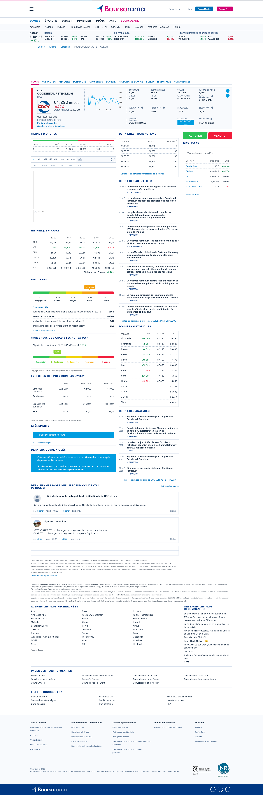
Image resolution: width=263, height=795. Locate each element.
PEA (169, 703)
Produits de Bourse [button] (80, 27)
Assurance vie (106, 696)
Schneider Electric (39, 625)
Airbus (136, 625)
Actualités (49, 81)
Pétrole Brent (191, 166)
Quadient (86, 629)
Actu (112, 20)
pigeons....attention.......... (58, 521)
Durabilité (79, 81)
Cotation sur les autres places (51, 126)
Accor (136, 633)
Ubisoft (136, 622)
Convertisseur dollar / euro (146, 679)
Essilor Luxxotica (39, 618)
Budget (66, 20)
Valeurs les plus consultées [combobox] (200, 153)
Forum (177, 27)
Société (110, 81)
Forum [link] (150, 81)
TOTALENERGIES (194, 186)
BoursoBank (130, 20)
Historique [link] (164, 81)
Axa (33, 611)
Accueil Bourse (38, 675)
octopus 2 (188, 651)
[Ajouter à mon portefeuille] (227, 90)
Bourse (35, 20)
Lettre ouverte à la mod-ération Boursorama (205, 613)
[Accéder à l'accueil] (32, 46)
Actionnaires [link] (182, 81)
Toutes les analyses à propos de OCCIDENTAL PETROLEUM (148, 479)
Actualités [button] (35, 27)
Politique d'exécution (47, 123)
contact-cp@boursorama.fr (71, 469)
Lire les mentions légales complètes (44, 575)
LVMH (34, 640)
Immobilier (84, 20)
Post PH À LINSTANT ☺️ (196, 640)
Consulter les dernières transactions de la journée (142, 173)
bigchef (40, 511)
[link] (33, 735)
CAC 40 (34, 33)
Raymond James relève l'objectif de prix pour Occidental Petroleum (150, 418)
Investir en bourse (175, 700)
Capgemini (138, 636)
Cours (35, 81)
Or (187, 176)
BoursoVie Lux (185, 122)
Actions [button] (49, 27)
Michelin (35, 622)
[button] (31, 9)
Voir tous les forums (170, 485)
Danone (35, 633)
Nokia (85, 611)
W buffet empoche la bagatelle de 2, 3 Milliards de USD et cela (82, 496)
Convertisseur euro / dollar (146, 682)
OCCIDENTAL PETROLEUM (55, 93)
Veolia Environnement (92, 614)
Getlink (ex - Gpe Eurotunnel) (45, 636)
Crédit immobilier (107, 700)
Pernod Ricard (140, 618)
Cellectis (35, 629)
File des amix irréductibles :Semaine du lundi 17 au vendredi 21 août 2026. (207, 632)
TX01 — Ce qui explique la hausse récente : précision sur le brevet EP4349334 (205, 619)
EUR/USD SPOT (193, 181)
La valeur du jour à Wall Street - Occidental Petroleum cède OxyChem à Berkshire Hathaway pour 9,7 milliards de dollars (152, 445)
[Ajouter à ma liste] (227, 95)
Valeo (84, 640)
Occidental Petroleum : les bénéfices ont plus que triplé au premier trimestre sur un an (153, 242)
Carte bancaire (38, 703)
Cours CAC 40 (38, 682)
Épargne (51, 20)
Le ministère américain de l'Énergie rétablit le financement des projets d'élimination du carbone (152, 296)
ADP (84, 643)
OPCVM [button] (115, 27)
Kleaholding (138, 643)
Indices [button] (61, 27)
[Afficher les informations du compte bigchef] (37, 498)
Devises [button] (139, 27)
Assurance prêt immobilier (179, 696)
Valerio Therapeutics (143, 614)
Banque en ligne (39, 696)
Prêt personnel (106, 703)
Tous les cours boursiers (43, 679)
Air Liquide (138, 629)
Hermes (137, 611)
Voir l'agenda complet (42, 442)
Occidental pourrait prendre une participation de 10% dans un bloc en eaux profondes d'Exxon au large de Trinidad (152, 229)
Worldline (137, 640)
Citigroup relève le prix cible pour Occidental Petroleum (150, 469)
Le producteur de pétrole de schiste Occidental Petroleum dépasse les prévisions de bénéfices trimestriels (151, 201)
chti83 (39, 539)
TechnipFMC (88, 636)
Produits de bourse (131, 81)
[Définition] (142, 108)
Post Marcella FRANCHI (195, 637)
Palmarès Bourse (90, 679)
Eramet (85, 618)
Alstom (85, 622)
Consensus (96, 81)
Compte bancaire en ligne (43, 700)
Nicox (33, 643)
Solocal (85, 633)
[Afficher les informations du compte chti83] (37, 523)
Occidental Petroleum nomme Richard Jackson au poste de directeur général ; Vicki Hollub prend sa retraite (153, 283)
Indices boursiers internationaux (97, 675)
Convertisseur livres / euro (196, 675)
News (186, 661)
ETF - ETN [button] (101, 27)
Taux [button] (127, 27)
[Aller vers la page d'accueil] (130, 9)
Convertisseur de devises (145, 675)
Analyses (64, 81)
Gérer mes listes (192, 194)
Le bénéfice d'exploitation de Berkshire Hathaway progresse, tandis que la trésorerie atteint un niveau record (152, 255)
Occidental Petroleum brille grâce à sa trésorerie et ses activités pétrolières (152, 188)
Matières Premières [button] (158, 27)
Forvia (85, 625)
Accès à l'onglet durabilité (44, 330)
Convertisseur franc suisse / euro (200, 679)
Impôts (100, 20)
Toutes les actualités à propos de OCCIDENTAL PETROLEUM (148, 320)
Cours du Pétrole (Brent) (94, 682)
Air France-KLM (38, 614)
